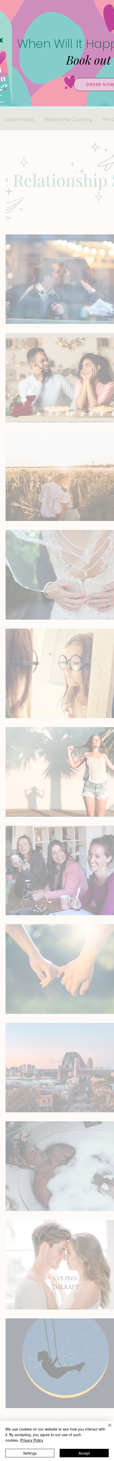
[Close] (106, 1428)
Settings (30, 1453)
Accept (84, 1453)
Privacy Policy (31, 1440)
